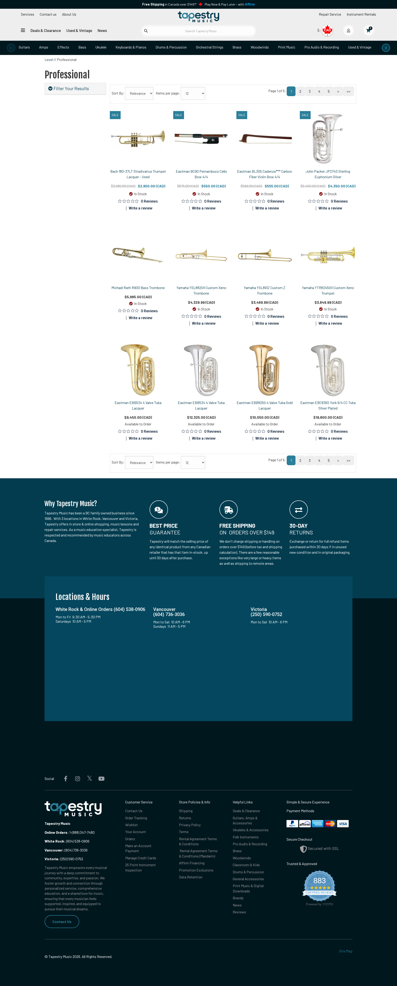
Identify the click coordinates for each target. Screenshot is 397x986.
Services (27, 14)
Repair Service (330, 14)
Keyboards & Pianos (131, 47)
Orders (130, 839)
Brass (237, 47)
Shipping (186, 810)
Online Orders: (57, 832)
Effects (63, 47)
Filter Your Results (71, 88)
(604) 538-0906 (67, 841)
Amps (43, 47)
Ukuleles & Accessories (251, 830)
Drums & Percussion (171, 47)
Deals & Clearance (46, 30)
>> (348, 91)
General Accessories (248, 879)
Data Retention (190, 877)
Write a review (140, 208)
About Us (69, 14)
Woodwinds (260, 47)
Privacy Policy (190, 825)
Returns (185, 818)
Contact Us (61, 921)
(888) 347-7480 (83, 832)
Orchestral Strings (209, 47)
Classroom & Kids (246, 865)
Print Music (286, 47)
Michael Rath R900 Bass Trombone (138, 287)
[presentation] (11, 48)
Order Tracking (136, 818)
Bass (82, 47)
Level (49, 59)
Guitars (24, 47)
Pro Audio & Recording (321, 47)
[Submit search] (146, 31)
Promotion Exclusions (196, 870)
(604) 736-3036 (66, 850)
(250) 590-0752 (64, 859)
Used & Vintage (79, 30)
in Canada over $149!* (169, 4)
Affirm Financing (191, 863)
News (102, 30)
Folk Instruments (246, 837)
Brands (238, 898)
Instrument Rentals (361, 14)
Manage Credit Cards (140, 858)
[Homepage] (198, 17)
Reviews (239, 912)
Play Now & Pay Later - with (230, 4)
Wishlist (131, 825)
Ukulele (100, 47)
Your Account (135, 831)
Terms (184, 831)
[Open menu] (23, 30)
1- (70, 832)
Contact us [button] (48, 14)
